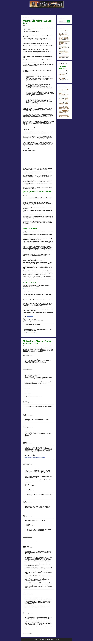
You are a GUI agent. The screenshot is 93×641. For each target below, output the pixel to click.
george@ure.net (30, 316)
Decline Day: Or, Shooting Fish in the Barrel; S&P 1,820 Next (34, 320)
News (25, 318)
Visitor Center (56, 10)
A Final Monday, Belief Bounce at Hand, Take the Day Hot (64, 56)
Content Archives (64, 10)
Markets (36, 10)
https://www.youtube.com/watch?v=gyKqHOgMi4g (35, 457)
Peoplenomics (29, 10)
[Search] (68, 21)
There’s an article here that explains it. (30, 288)
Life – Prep (49, 10)
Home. (24, 10)
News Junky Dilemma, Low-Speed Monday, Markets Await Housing (64, 42)
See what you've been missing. (30, 332)
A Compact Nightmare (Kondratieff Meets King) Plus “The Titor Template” (64, 51)
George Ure (61, 89)
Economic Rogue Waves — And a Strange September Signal (64, 32)
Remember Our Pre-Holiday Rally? (30, 319)
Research (42, 10)
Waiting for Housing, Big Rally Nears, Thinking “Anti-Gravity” (64, 38)
